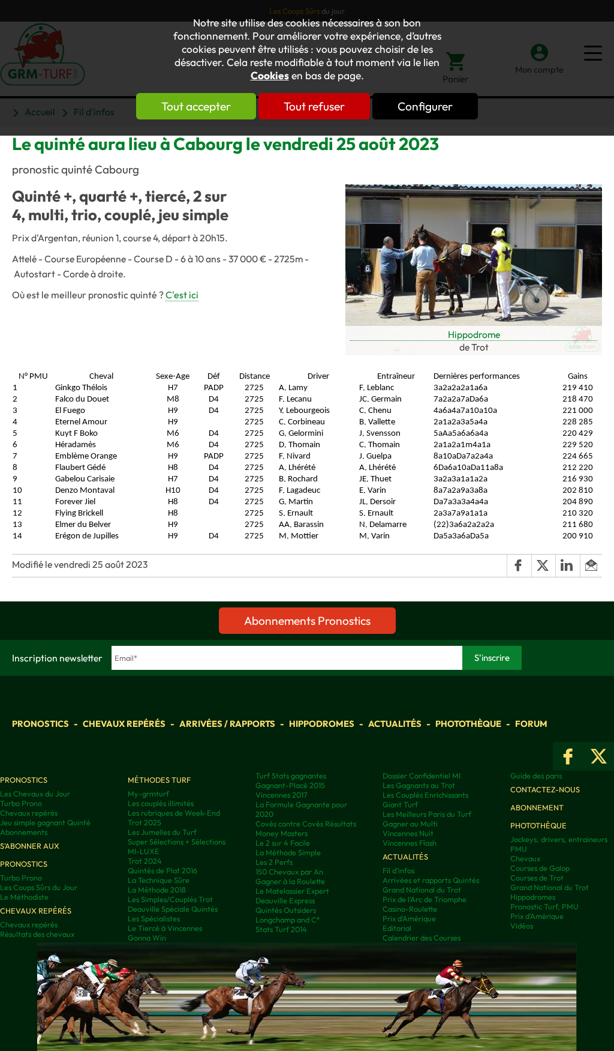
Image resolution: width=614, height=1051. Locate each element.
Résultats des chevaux (37, 934)
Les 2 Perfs (274, 862)
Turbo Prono (21, 803)
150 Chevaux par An (289, 871)
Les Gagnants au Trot (419, 785)
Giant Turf (400, 804)
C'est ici (181, 295)
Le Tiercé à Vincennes (165, 928)
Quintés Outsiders (285, 910)
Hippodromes (321, 723)
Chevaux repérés (124, 723)
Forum (531, 723)
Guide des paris (536, 775)
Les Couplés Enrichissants (425, 795)
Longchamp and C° (287, 919)
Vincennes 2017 (281, 795)
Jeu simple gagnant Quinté (45, 822)
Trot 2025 (144, 822)
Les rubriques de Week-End (174, 813)
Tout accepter (196, 106)
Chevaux (525, 858)
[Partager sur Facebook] (519, 565)
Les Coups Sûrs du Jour (38, 887)
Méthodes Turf (159, 779)
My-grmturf (148, 793)
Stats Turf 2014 (281, 929)
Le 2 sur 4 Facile (282, 843)
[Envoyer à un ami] (591, 565)
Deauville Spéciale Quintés (173, 909)
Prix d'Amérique (409, 918)
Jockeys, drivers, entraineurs (558, 839)
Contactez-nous (545, 789)
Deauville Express (285, 900)
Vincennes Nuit (408, 833)
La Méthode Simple (288, 852)
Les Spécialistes (154, 918)
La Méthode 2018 (157, 889)
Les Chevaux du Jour (35, 793)
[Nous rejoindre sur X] (598, 756)
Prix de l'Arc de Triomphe (424, 899)
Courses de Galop (540, 868)
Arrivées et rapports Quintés (431, 880)
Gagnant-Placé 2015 (290, 785)
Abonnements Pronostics (307, 620)
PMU (518, 849)
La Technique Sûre (158, 880)
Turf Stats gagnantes (290, 775)
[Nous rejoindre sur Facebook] (568, 756)
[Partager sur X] (543, 565)
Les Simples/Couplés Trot (170, 899)
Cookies (270, 75)
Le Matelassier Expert (292, 891)
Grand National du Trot (422, 889)
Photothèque (468, 723)
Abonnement (537, 807)
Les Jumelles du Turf (162, 832)
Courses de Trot (537, 877)
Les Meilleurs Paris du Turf (427, 814)
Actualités (395, 723)
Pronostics (40, 723)
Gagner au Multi (410, 823)
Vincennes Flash (410, 843)
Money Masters (281, 833)
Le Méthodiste (24, 897)
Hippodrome (474, 334)
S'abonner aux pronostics (29, 855)
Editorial (397, 928)
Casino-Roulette (410, 909)
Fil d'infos (398, 870)
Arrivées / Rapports (227, 723)
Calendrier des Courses (421, 937)
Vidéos (521, 925)
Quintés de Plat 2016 (162, 870)
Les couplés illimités (161, 803)
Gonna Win (147, 937)
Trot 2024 (145, 861)
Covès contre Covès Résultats (305, 823)
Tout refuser (314, 106)
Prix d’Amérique (537, 916)
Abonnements (23, 832)
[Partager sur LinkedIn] (567, 565)
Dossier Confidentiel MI (421, 775)
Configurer (425, 106)
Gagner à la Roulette (290, 881)
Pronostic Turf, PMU (544, 906)
